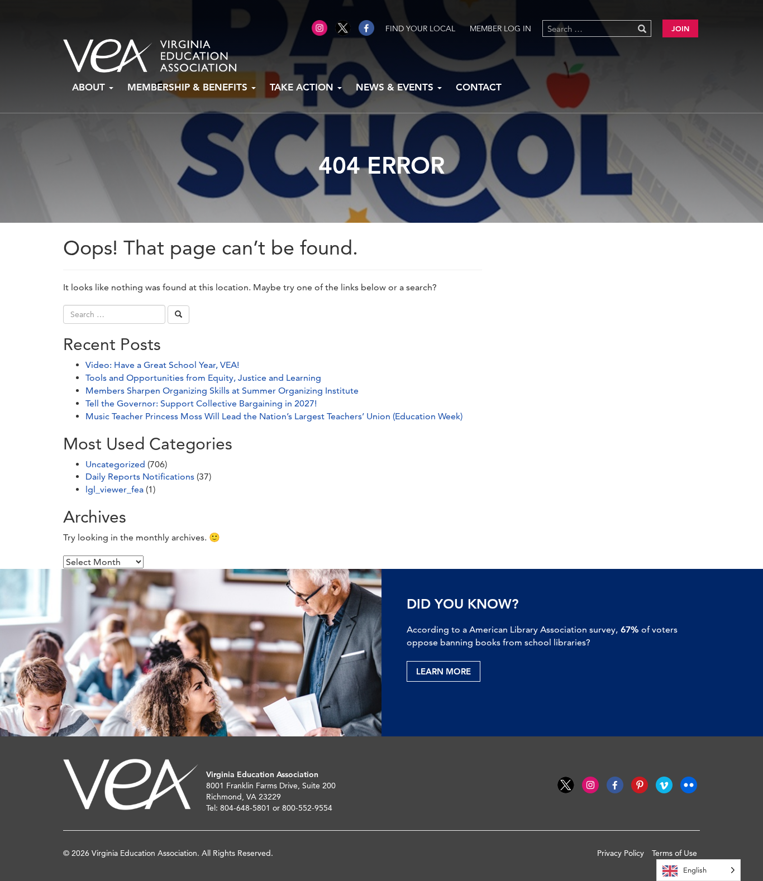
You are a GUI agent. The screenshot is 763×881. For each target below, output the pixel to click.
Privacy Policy (620, 853)
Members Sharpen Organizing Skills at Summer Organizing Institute (222, 390)
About (90, 87)
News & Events (396, 87)
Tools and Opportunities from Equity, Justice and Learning (203, 377)
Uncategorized (115, 464)
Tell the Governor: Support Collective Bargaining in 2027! (201, 403)
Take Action (303, 87)
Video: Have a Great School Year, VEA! (162, 365)
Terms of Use (674, 853)
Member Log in (500, 28)
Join (680, 28)
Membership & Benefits (188, 87)
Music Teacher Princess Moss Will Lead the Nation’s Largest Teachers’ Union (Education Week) (273, 416)
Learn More (443, 671)
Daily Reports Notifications (139, 476)
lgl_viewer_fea (114, 489)
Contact (479, 87)
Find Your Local (420, 28)
